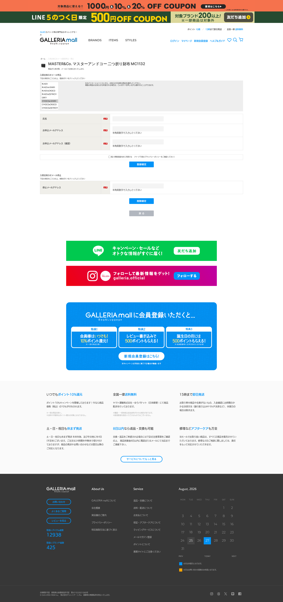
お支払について (140, 515)
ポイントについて (141, 544)
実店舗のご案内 (99, 515)
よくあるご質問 (58, 511)
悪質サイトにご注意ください (147, 552)
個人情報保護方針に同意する (121, 157)
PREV (181, 556)
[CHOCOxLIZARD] (50, 101)
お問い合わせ (58, 502)
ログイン (174, 41)
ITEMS (113, 40)
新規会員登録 (201, 41)
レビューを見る (59, 521)
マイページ (186, 41)
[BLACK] (50, 84)
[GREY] (50, 97)
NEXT (234, 556)
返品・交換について (142, 501)
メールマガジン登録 (142, 537)
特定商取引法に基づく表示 (104, 530)
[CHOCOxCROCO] (50, 104)
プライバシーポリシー (102, 522)
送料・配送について (142, 508)
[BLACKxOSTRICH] (50, 94)
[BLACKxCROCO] (50, 90)
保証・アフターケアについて (147, 522)
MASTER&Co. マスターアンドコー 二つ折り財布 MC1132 (96, 63)
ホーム (43, 59)
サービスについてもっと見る (141, 459)
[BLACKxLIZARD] (50, 87)
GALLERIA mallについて (104, 501)
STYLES (130, 40)
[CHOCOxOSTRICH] (50, 108)
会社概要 (96, 508)
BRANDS (95, 40)
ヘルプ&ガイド (217, 41)
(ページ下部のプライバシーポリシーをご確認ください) (154, 157)
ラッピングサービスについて (147, 530)
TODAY (207, 556)
